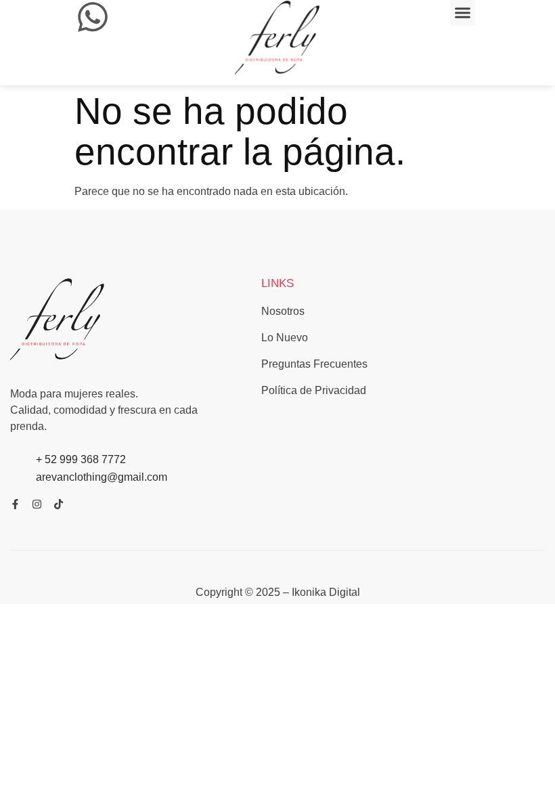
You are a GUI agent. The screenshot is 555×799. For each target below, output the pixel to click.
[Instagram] (37, 504)
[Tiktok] (58, 504)
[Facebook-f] (15, 504)
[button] (463, 13)
